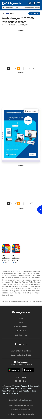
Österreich (16, 386)
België (30, 386)
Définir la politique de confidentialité (21, 405)
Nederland (26, 391)
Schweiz (5, 388)
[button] (34, 3)
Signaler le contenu (21, 327)
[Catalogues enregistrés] (30, 3)
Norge (33, 391)
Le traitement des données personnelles (21, 414)
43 (30, 68)
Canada (36, 386)
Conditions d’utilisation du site (21, 410)
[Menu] (38, 3)
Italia (13, 391)
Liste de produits (21, 335)
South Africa (13, 393)
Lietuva (19, 391)
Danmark (23, 388)
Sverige (5, 393)
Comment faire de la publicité (21, 351)
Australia (24, 386)
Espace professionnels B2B (21, 355)
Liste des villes (21, 331)
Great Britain (6, 391)
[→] (33, 68)
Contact (21, 323)
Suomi (30, 388)
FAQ (21, 318)
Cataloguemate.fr (27, 400)
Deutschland (14, 388)
